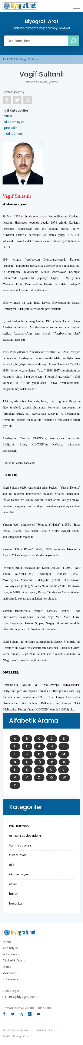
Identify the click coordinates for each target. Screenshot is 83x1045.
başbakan (16, 903)
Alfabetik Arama (14, 961)
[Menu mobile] (76, 7)
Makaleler (10, 973)
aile (11, 865)
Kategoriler (11, 954)
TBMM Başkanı (20, 845)
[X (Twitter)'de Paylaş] (17, 100)
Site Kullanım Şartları (16, 1030)
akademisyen (19, 874)
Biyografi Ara (20, 6)
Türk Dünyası (18, 855)
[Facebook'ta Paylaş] (7, 100)
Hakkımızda (11, 979)
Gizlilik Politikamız (48, 1030)
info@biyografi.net (22, 997)
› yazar (7, 116)
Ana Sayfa (10, 948)
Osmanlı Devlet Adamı (25, 836)
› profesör (10, 128)
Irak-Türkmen (19, 826)
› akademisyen (13, 122)
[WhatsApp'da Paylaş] (27, 100)
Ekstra (7, 967)
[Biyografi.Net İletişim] (20, 932)
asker (13, 884)
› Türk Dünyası (13, 134)
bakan (13, 894)
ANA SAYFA (10, 59)
